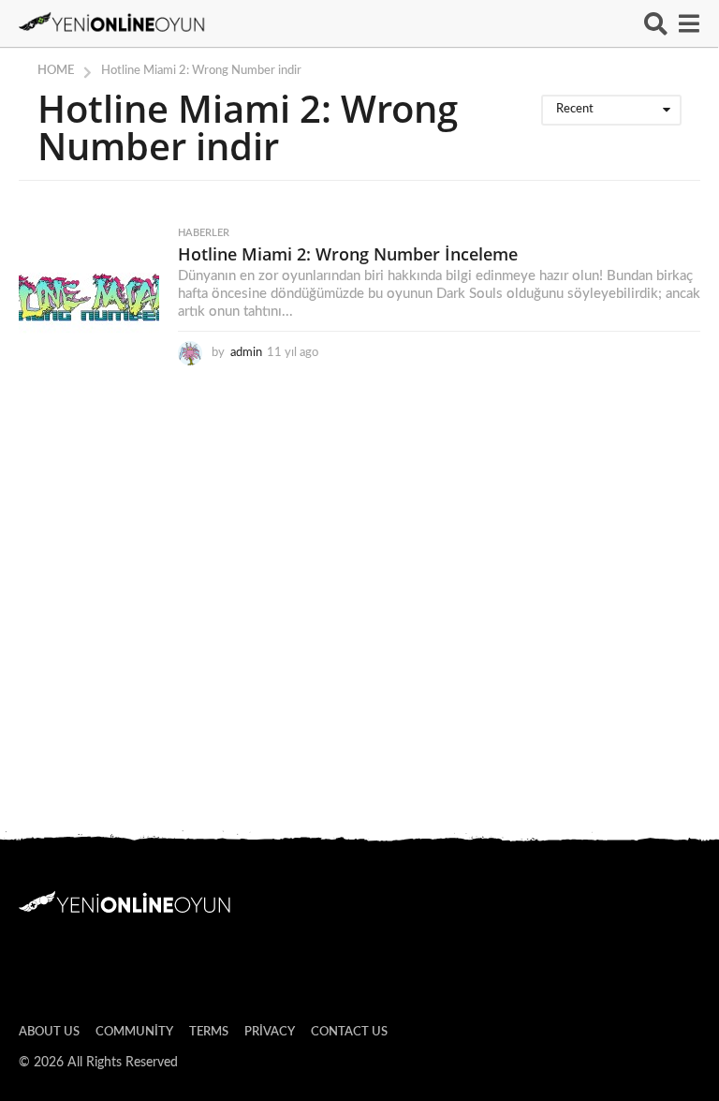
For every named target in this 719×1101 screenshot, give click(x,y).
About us (49, 1032)
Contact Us (349, 1032)
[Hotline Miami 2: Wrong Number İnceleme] (89, 298)
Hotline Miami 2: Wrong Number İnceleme (348, 254)
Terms (208, 1032)
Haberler (203, 233)
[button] (656, 23)
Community (134, 1032)
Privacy (269, 1032)
